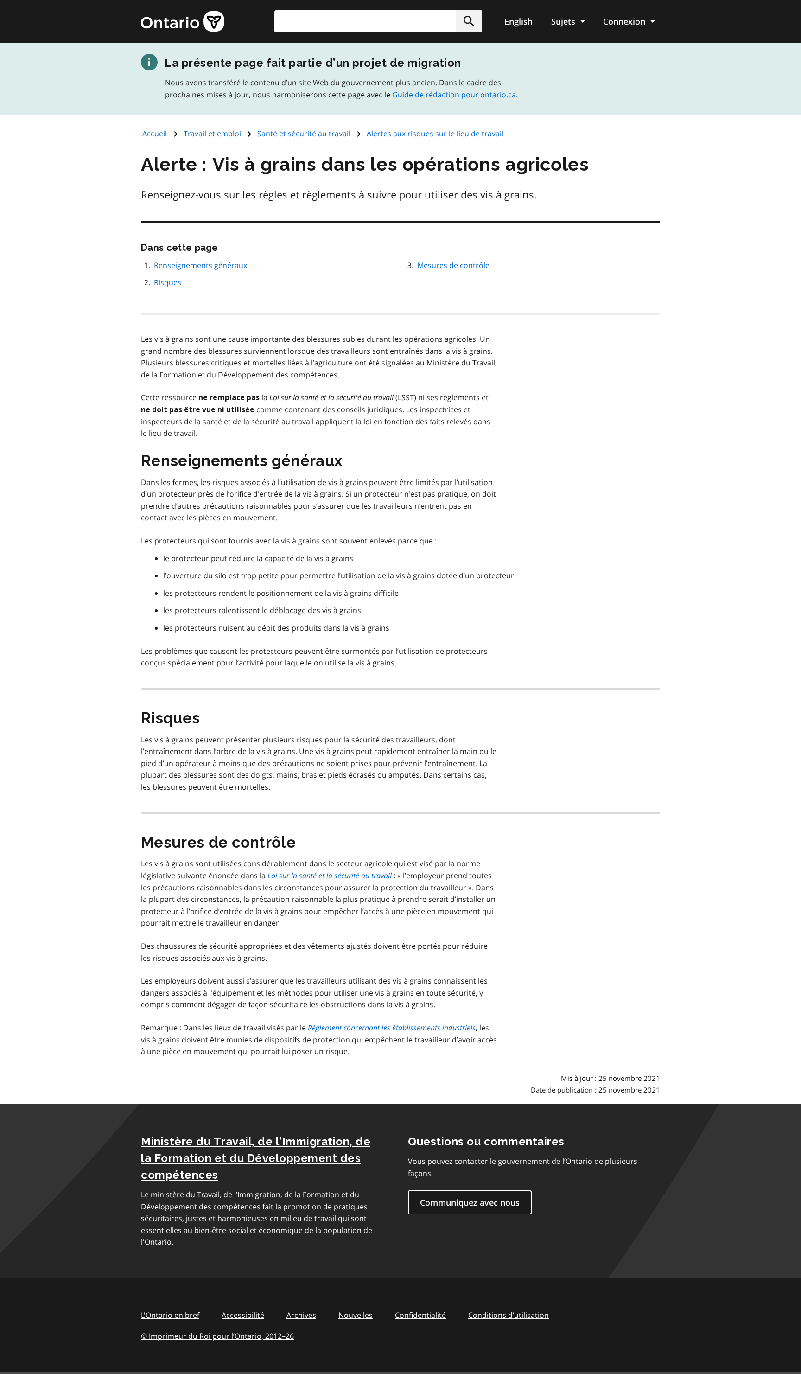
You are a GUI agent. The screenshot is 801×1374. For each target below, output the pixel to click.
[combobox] (378, 21)
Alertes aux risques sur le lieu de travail (435, 133)
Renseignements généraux (200, 265)
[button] (469, 21)
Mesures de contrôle (453, 265)
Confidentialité (420, 1315)
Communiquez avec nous (470, 1202)
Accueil (154, 133)
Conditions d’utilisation (508, 1315)
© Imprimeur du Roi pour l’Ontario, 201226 (217, 1336)
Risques (167, 282)
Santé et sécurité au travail (303, 133)
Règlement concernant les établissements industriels (392, 1028)
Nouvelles (355, 1315)
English (518, 21)
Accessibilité (243, 1315)
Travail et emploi (212, 133)
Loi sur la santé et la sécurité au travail (329, 875)
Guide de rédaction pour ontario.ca (454, 94)
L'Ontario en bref (170, 1315)
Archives (301, 1315)
